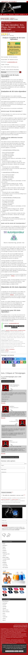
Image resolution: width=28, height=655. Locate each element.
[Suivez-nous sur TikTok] (4, 595)
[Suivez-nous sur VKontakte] (22, 592)
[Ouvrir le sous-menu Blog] (18, 14)
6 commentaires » (12, 349)
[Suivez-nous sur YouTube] (22, 589)
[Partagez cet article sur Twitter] (20, 360)
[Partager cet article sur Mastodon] (15, 363)
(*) (12, 492)
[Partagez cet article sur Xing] (9, 363)
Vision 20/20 (5, 565)
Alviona (4, 618)
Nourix (4, 613)
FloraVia (4, 548)
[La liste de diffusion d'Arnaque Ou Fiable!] (12, 517)
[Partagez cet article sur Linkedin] (18, 363)
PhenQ (4, 543)
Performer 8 (5, 545)
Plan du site (25, 626)
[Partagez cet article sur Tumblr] (6, 363)
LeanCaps (4, 606)
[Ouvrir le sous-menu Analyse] (14, 14)
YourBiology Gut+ (6, 554)
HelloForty (5, 552)
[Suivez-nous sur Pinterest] (4, 592)
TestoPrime (5, 564)
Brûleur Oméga (5, 557)
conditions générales (15, 499)
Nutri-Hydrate (5, 567)
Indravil (4, 620)
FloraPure (4, 550)
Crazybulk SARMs (6, 559)
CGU (14, 626)
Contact (22, 626)
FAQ (16, 626)
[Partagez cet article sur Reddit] (21, 363)
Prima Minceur (5, 601)
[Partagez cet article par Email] (13, 366)
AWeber (13, 275)
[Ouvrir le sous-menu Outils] (24, 14)
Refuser (16, 651)
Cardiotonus (5, 616)
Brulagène (4, 562)
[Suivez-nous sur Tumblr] (10, 592)
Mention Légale (15, 625)
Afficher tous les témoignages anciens (10, 457)
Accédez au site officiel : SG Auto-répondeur (14, 326)
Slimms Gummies (6, 611)
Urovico (4, 615)
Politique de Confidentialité (23, 625)
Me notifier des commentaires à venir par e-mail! (14, 495)
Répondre (3, 403)
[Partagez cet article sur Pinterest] (3, 363)
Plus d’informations (9, 651)
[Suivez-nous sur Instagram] (16, 589)
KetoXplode (5, 603)
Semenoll (4, 560)
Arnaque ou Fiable (9, 2)
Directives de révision (13, 330)
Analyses (12, 18)
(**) (24, 495)
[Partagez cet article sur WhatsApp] (24, 363)
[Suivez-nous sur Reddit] (16, 592)
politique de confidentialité (5, 499)
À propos (18, 626)
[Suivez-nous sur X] (10, 589)
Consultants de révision (21, 330)
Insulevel (4, 604)
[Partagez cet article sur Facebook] (8, 360)
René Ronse (8, 330)
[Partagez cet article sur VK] (12, 363)
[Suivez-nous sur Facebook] (4, 589)
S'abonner (5, 525)
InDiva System (5, 610)
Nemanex (4, 608)
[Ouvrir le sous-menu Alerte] (7, 14)
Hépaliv (4, 547)
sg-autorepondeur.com (12, 62)
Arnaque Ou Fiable (5, 18)
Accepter (21, 651)
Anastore (4, 555)
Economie (7, 350)
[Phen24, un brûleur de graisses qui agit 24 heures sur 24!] (14, 583)
